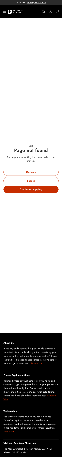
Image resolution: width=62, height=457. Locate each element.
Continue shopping (31, 189)
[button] (4, 11)
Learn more (36, 363)
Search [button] (31, 181)
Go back (31, 172)
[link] (50, 11)
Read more (8, 431)
